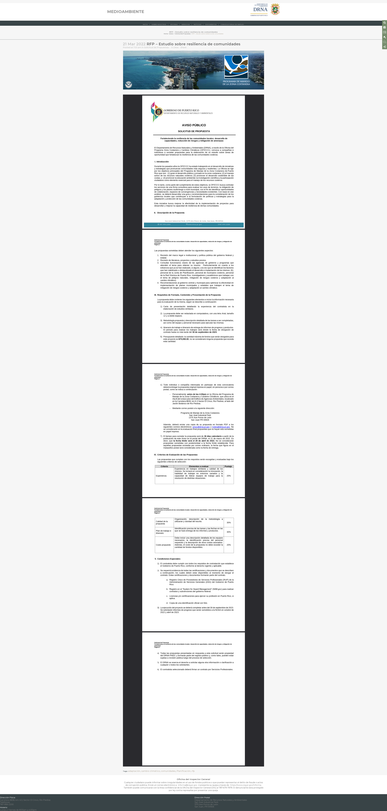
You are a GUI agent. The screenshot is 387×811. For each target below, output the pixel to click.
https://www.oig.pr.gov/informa (245, 785)
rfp (193, 771)
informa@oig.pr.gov (187, 785)
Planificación (184, 771)
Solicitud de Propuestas (182, 34)
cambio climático (150, 771)
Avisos (171, 34)
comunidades (168, 771)
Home (166, 34)
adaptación (134, 771)
